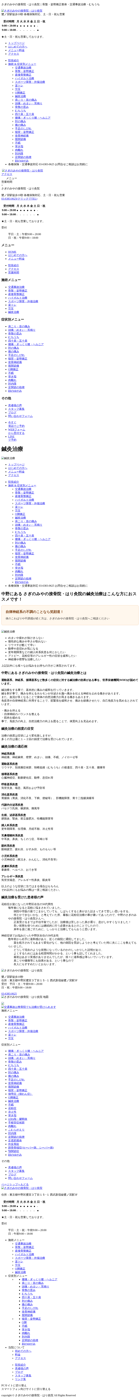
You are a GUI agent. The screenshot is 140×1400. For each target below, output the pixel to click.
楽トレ (19, 85)
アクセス (13, 53)
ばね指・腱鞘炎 (17, 1119)
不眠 (17, 142)
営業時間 (13, 272)
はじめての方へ (17, 46)
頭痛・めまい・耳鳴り (28, 103)
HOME (12, 251)
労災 (17, 89)
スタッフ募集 (16, 408)
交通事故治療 (23, 67)
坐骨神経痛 (22, 135)
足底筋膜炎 (15, 1140)
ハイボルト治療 (24, 78)
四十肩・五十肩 (24, 114)
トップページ (16, 43)
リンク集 (20, 1379)
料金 (17, 1354)
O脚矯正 (20, 92)
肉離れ (19, 149)
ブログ (12, 412)
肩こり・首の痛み (26, 99)
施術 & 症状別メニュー (22, 64)
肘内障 (19, 153)
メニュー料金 (16, 50)
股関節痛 (20, 139)
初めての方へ (23, 1351)
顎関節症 (13, 1151)
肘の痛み (20, 121)
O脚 (24, 1322)
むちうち (20, 110)
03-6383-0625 (19, 198)
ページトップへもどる (15, 1184)
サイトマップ (87, 1395)
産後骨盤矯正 (23, 74)
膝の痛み (20, 124)
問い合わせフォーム (20, 416)
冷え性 (12, 1111)
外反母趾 (13, 1144)
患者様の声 (15, 405)
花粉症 (12, 1108)
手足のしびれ (23, 128)
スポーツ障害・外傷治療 (30, 81)
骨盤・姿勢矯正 (24, 71)
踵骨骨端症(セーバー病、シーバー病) (31, 1147)
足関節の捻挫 (23, 157)
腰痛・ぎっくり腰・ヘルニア (33, 117)
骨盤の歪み (22, 107)
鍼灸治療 (20, 96)
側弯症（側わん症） (20, 1093)
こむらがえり (16, 1129)
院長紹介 (13, 60)
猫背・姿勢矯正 (24, 132)
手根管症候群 (16, 1122)
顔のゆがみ (22, 160)
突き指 (19, 146)
